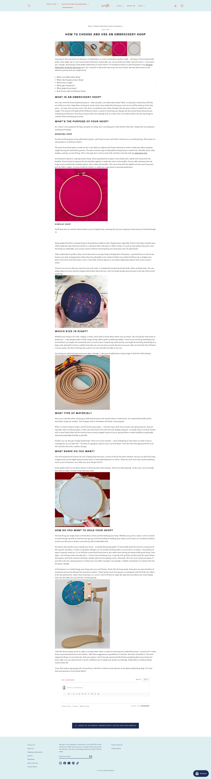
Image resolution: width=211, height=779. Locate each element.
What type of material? (66, 85)
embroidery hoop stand (106, 547)
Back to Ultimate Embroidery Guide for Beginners (107, 725)
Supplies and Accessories (74, 4)
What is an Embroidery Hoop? (69, 77)
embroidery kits (141, 153)
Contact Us (31, 745)
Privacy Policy (32, 767)
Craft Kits (51, 4)
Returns (30, 756)
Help (141, 5)
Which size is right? (65, 82)
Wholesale (30, 759)
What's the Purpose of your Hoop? (70, 80)
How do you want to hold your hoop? (71, 91)
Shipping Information (34, 752)
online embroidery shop (124, 260)
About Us (131, 5)
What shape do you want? (67, 88)
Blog (119, 5)
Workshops (67, 7)
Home (90, 26)
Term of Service (32, 763)
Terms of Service (117, 745)
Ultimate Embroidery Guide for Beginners (107, 26)
